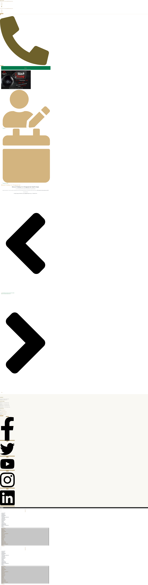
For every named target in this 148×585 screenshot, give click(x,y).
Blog (25, 68)
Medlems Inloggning (5, 525)
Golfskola (3, 537)
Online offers (4, 541)
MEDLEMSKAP (4, 531)
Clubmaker (3, 534)
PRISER (3, 538)
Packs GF (3, 540)
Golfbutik (3, 535)
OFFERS (3, 539)
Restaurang (3, 536)
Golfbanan (3, 530)
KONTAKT (3, 526)
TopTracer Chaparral (5, 533)
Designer (3, 532)
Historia (3, 529)
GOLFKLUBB (3, 528)
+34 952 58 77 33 (2, 1)
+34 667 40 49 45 (4, 414)
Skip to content (2, 0)
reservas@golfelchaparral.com (9, 1)
